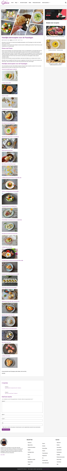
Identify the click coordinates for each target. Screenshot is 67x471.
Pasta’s (43, 443)
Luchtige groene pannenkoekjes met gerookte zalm (11, 177)
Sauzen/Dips (44, 448)
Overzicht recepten (23, 2)
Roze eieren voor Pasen (6, 342)
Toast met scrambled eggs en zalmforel (9, 69)
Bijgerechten (30, 444)
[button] (65, 2)
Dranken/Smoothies (31, 447)
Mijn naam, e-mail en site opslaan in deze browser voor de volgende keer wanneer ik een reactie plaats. (21, 427)
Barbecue (29, 442)
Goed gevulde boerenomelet (7, 109)
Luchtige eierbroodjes (6, 355)
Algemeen (59, 442)
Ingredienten (59, 449)
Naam (3, 414)
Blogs (16, 2)
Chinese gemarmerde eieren (7, 150)
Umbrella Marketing (46, 469)
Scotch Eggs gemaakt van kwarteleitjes (9, 287)
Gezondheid (59, 447)
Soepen (43, 450)
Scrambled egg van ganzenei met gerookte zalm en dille (12, 260)
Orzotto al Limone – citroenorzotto (55, 50)
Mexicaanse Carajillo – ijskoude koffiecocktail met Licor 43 (55, 64)
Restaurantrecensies (37, 2)
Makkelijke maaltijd (31, 459)
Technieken (59, 461)
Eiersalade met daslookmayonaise (8, 123)
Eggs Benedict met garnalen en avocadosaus (10, 136)
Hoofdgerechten (31, 452)
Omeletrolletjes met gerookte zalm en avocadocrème (12, 219)
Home (12, 2)
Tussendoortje (45, 453)
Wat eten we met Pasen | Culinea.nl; (11, 393)
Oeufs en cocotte (5, 95)
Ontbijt (29, 464)
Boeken (58, 444)
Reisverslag (59, 459)
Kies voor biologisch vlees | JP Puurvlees (55, 36)
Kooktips (58, 454)
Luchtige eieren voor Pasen (7, 247)
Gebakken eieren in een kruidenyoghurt (9, 328)
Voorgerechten (45, 460)
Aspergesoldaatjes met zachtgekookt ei (9, 206)
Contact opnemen (45, 2)
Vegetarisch (44, 455)
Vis (42, 458)
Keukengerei (59, 452)
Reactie (3, 401)
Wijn (57, 464)
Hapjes (29, 449)
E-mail (3, 418)
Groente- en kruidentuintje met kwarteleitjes (10, 191)
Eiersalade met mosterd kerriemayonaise (9, 233)
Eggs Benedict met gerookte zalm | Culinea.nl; (13, 387)
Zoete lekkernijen (45, 462)
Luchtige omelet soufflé (6, 82)
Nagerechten (30, 461)
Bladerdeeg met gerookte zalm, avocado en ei (10, 301)
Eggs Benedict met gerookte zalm (8, 315)
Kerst (29, 454)
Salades (43, 445)
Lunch (29, 457)
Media (30, 2)
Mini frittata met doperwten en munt (8, 164)
